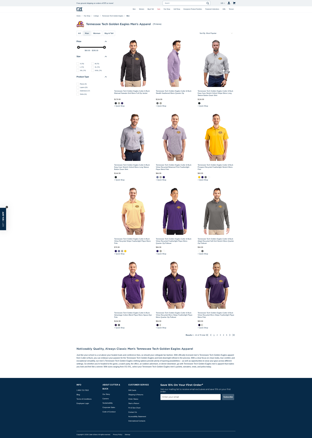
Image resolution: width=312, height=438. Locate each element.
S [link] (82, 64)
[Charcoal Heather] (115, 103)
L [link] (82, 67)
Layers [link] (84, 87)
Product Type (83, 77)
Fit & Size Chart (134, 408)
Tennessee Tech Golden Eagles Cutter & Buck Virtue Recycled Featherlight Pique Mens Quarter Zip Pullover (173, 241)
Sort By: (203, 33)
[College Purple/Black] (157, 325)
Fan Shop (167, 9)
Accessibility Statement (137, 416)
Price (79, 41)
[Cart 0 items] (234, 3)
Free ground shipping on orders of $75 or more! (95, 3)
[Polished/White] (160, 325)
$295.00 (95, 50)
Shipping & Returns (135, 395)
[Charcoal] (199, 103)
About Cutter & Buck (111, 387)
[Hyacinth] (157, 177)
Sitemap (127, 434)
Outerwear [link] (85, 91)
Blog (78, 395)
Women (141, 9)
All (79, 33)
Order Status (133, 399)
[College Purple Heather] (122, 103)
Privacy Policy (117, 434)
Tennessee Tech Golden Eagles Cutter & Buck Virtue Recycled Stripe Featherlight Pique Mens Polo (132, 241)
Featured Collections (212, 9)
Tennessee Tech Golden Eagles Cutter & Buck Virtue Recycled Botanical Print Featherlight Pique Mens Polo (173, 167)
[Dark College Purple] (115, 325)
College (96, 16)
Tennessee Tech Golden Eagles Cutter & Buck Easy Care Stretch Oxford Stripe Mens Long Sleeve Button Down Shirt (215, 93)
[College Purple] (164, 177)
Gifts (224, 9)
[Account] (229, 3)
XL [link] (97, 67)
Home (79, 16)
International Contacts (136, 421)
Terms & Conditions (84, 399)
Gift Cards (132, 390)
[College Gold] (199, 177)
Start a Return (133, 403)
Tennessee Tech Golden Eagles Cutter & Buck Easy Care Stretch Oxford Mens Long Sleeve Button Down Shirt (132, 167)
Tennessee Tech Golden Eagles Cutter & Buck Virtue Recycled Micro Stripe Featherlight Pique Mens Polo (216, 315)
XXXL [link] (98, 70)
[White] (208, 177)
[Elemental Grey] (157, 103)
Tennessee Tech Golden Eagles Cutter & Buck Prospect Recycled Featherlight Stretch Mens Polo (215, 167)
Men (134, 9)
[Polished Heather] (119, 103)
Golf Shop (177, 9)
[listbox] (220, 33)
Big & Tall (151, 9)
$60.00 (87, 50)
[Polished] (160, 103)
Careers (105, 399)
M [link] (97, 64)
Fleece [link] (83, 84)
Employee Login (83, 403)
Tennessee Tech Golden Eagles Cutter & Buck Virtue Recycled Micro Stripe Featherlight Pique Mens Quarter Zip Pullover (174, 315)
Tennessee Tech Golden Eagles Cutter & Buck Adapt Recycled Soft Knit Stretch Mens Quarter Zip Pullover (216, 241)
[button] (3, 219)
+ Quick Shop (119, 106)
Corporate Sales (108, 407)
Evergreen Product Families (193, 9)
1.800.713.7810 (83, 390)
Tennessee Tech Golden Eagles (112, 16)
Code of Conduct (109, 412)
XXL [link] (83, 70)
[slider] (78, 47)
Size (78, 56)
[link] (116, 103)
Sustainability (107, 403)
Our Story (106, 394)
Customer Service (138, 385)
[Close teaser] (7, 207)
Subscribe (228, 397)
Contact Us (132, 412)
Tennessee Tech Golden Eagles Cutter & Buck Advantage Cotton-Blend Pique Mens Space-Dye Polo (133, 315)
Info (79, 385)
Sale (158, 9)
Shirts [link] (83, 94)
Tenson (231, 9)
